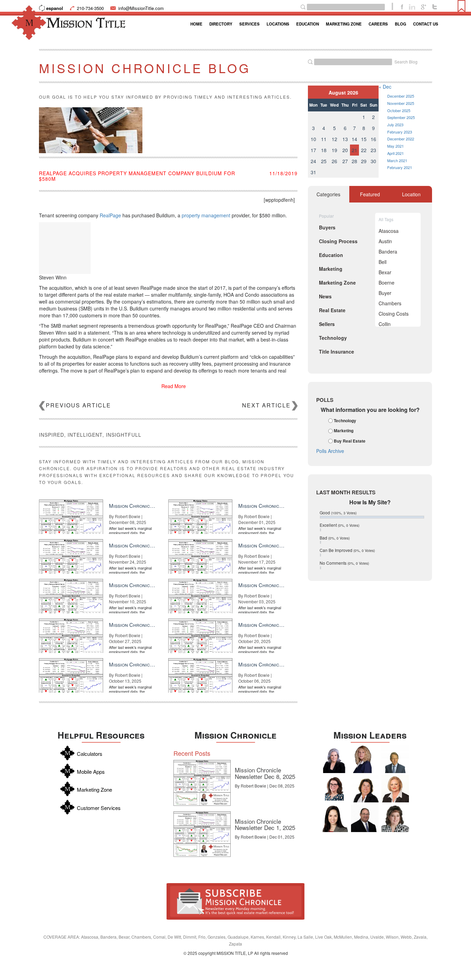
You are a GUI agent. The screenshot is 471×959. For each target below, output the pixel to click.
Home (196, 24)
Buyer (385, 292)
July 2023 (395, 124)
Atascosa (389, 230)
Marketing (343, 431)
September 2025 (401, 117)
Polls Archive (330, 450)
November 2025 (400, 103)
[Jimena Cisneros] (334, 818)
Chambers (390, 303)
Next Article (266, 405)
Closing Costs (394, 313)
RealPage (110, 215)
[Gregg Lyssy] (365, 818)
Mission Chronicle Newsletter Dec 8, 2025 (265, 773)
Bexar (385, 272)
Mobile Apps (91, 771)
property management (206, 215)
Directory (220, 24)
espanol (54, 8)
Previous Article (78, 405)
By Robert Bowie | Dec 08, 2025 (264, 786)
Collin (385, 323)
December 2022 (400, 138)
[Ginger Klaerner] (395, 818)
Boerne (386, 282)
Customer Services (99, 807)
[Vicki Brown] (395, 788)
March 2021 (397, 160)
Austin (385, 241)
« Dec (385, 86)
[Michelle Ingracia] (365, 759)
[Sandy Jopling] (365, 788)
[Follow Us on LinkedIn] (412, 6)
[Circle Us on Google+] (423, 6)
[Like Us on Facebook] (402, 6)
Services (249, 24)
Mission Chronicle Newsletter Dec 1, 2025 (265, 824)
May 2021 (395, 146)
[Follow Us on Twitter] (434, 6)
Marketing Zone (344, 24)
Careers (378, 24)
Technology (345, 420)
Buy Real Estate (349, 441)
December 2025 (400, 96)
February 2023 (399, 132)
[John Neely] (395, 759)
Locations (278, 24)
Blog (400, 24)
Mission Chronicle (235, 735)
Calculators (89, 753)
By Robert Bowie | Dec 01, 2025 (264, 837)
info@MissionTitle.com (141, 8)
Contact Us (425, 24)
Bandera (388, 251)
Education (307, 24)
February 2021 (399, 167)
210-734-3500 (90, 8)
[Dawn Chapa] (334, 788)
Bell (383, 261)
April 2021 (395, 153)
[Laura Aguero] (334, 759)
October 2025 (398, 110)
